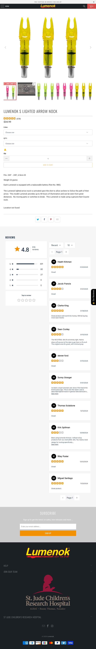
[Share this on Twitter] (37, 219)
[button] (26, 263)
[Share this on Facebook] (44, 219)
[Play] (48, 47)
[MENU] (1, 6)
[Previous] (6, 47)
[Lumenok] (48, 6)
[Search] (84, 6)
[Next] (90, 47)
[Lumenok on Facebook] (48, 626)
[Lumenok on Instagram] (52, 626)
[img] (10, 118)
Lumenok (50, 636)
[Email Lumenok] (43, 626)
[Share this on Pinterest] (51, 219)
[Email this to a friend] (57, 219)
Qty (5, 153)
